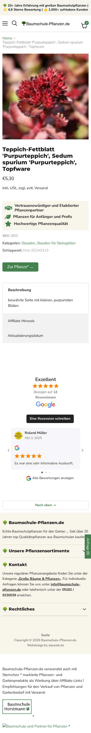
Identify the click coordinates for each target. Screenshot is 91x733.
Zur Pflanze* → (20, 267)
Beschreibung (19, 289)
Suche (45, 635)
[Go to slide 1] (42, 472)
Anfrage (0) (88, 546)
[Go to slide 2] (46, 472)
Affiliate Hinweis (21, 320)
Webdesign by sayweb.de (45, 645)
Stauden (28, 243)
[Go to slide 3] (49, 472)
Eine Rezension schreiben (50, 418)
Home (7, 38)
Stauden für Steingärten (56, 243)
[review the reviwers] (17, 449)
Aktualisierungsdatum (25, 335)
